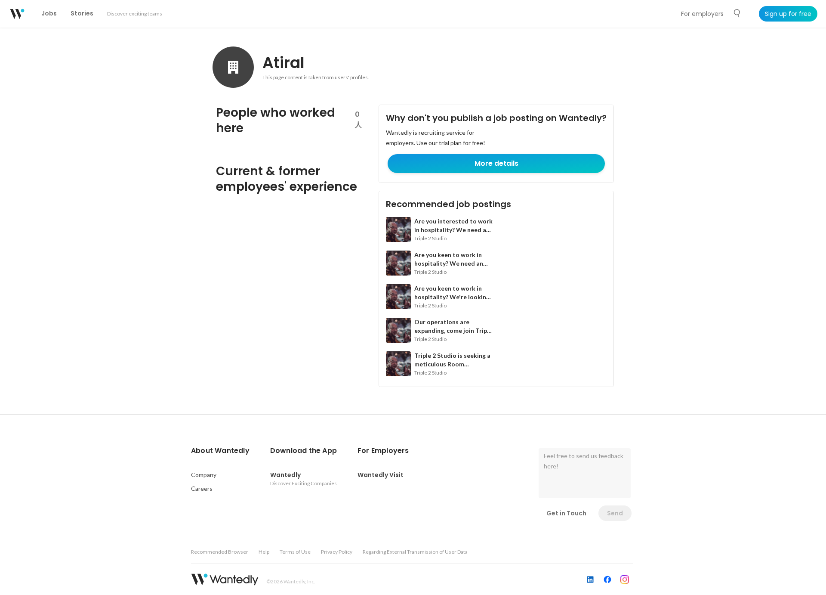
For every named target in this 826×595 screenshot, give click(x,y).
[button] (220, 451)
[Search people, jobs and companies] (737, 13)
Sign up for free (788, 13)
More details (496, 163)
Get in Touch (566, 513)
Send (615, 513)
